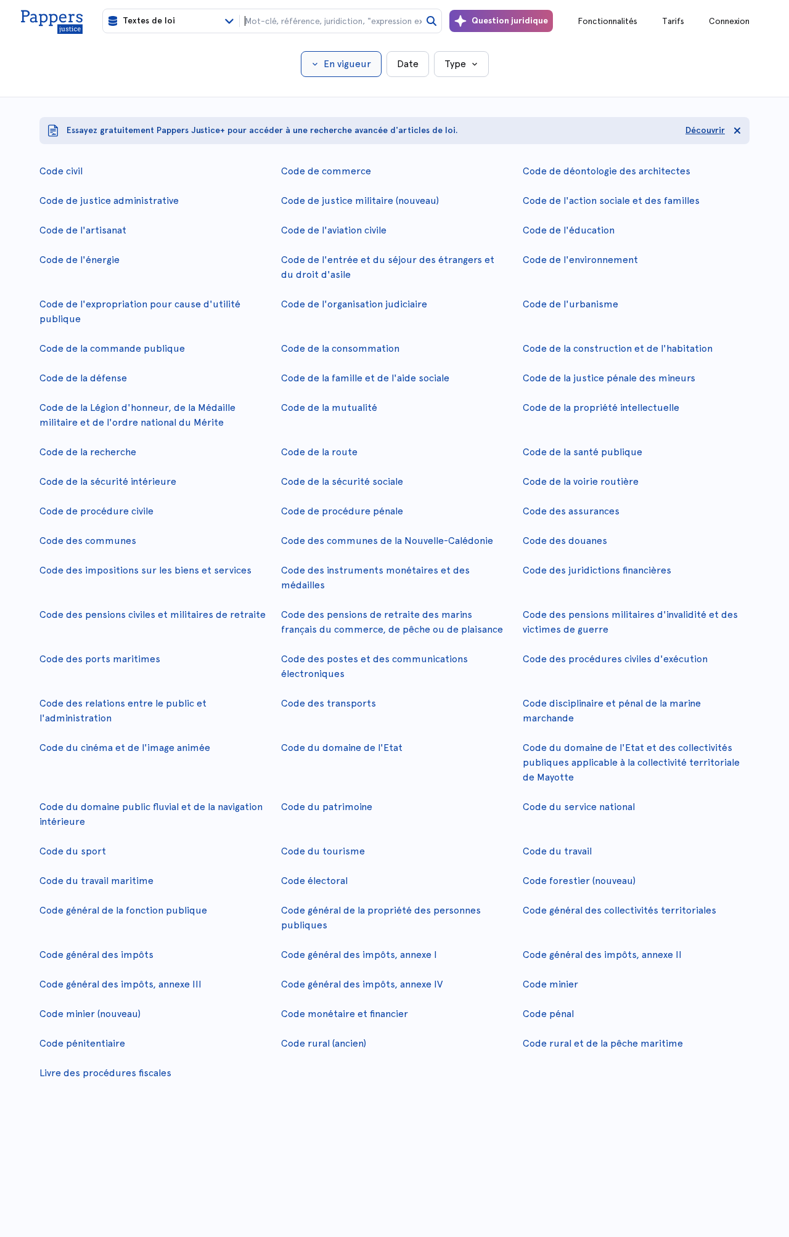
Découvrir (705, 130)
